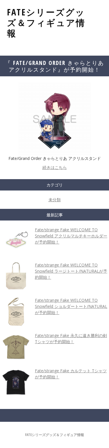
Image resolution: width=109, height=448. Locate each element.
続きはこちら (54, 167)
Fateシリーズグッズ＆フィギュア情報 (46, 22)
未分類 (55, 199)
